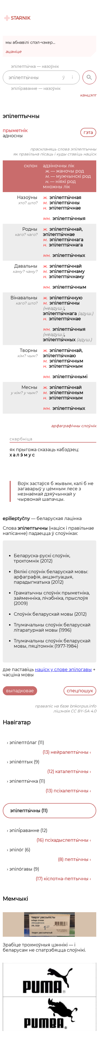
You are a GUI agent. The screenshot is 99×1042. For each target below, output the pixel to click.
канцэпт (88, 95)
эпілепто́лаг (23, 742)
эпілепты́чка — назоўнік (35, 66)
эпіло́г (16, 849)
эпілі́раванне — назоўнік (36, 88)
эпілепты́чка (23, 781)
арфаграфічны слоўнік (73, 425)
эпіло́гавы (20, 869)
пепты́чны (77, 859)
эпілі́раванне (24, 830)
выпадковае (20, 690)
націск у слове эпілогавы (63, 669)
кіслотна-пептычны (66, 878)
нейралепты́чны (70, 752)
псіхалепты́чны (71, 790)
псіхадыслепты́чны (67, 840)
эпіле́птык (21, 761)
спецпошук (80, 690)
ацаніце (13, 51)
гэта (88, 132)
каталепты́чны (72, 771)
